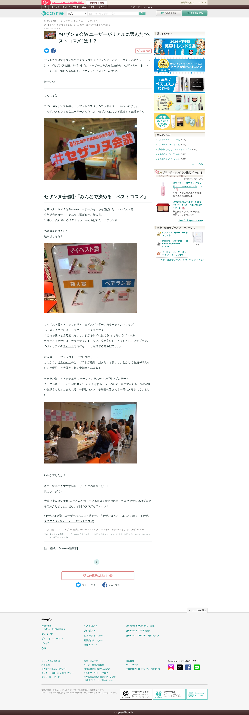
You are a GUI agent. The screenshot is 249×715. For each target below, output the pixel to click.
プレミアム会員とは (51, 661)
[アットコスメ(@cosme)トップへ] (53, 14)
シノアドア (167, 232)
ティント (120, 324)
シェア (114, 585)
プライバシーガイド (51, 677)
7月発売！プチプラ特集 (169, 144)
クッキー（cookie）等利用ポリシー (58, 673)
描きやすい (64, 362)
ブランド (66, 7)
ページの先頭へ (199, 610)
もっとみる (197, 164)
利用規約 (46, 665)
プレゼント (90, 630)
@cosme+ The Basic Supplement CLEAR (175, 244)
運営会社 (130, 661)
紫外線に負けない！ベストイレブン (174, 149)
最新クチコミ (91, 645)
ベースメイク (52, 330)
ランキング (54, 7)
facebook (188, 667)
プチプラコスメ (86, 60)
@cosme (54, 627)
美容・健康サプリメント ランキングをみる (181, 259)
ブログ (76, 7)
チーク (84, 378)
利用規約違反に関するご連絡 (97, 669)
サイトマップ (132, 665)
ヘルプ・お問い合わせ (94, 665)
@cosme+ (166, 241)
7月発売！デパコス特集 (169, 140)
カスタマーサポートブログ (96, 673)
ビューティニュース (94, 635)
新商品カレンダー (93, 640)
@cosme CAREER (143, 635)
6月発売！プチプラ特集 (169, 154)
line (197, 667)
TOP (45, 7)
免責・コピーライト (93, 661)
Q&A (84, 7)
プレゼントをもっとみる (190, 220)
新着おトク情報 (97, 3)
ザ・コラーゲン (169, 252)
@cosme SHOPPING (141, 625)
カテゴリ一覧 (134, 7)
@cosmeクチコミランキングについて (143, 669)
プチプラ (138, 340)
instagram (171, 667)
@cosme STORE (139, 630)
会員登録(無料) (187, 2)
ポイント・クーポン (52, 638)
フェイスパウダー (93, 324)
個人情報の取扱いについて (54, 669)
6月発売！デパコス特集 (169, 159)
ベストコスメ (147, 7)
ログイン (202, 2)
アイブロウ (80, 357)
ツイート (89, 585)
